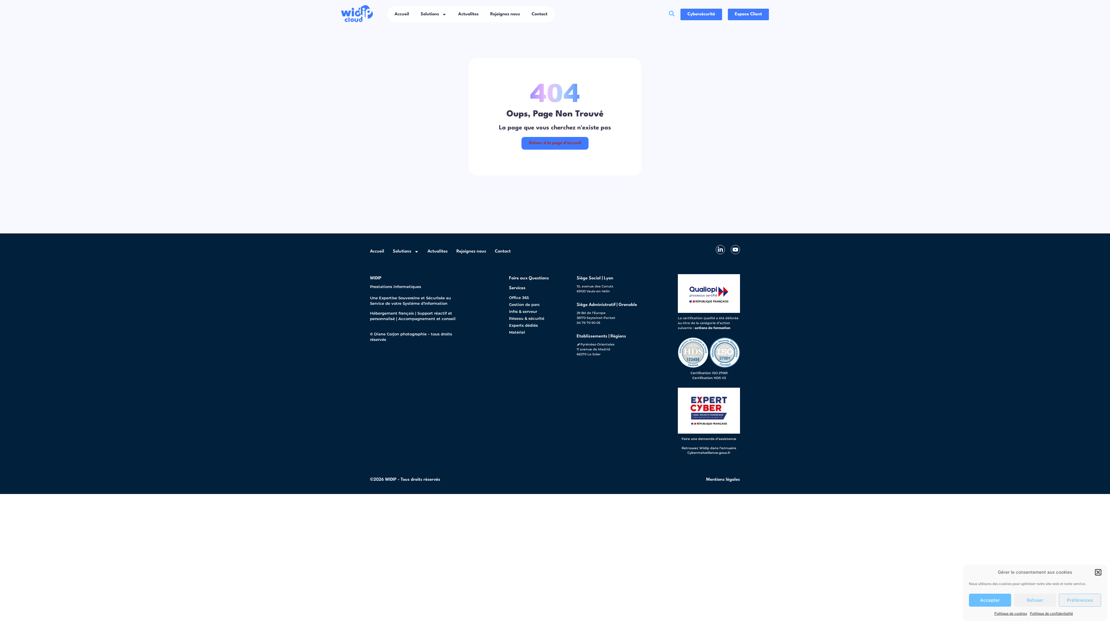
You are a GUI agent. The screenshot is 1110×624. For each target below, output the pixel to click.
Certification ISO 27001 (709, 373)
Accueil (402, 14)
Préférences (1080, 600)
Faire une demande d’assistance (709, 439)
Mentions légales (723, 480)
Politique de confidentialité (1051, 613)
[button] (1098, 572)
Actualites (468, 14)
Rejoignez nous (505, 14)
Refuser (1035, 600)
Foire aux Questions (529, 278)
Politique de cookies (1010, 613)
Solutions (430, 14)
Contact (539, 14)
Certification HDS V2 (709, 378)
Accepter (990, 600)
